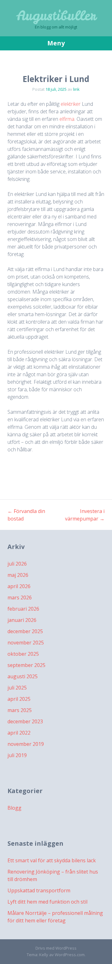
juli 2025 (17, 687)
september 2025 (26, 665)
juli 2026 (17, 563)
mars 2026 (19, 597)
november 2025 (25, 642)
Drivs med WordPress (56, 948)
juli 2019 (17, 755)
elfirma (66, 118)
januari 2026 (21, 620)
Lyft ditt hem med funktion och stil (47, 901)
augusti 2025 (22, 676)
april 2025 (18, 698)
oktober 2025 (23, 653)
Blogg (14, 807)
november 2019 (25, 744)
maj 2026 (17, 575)
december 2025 (25, 631)
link (76, 89)
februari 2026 (23, 608)
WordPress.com (70, 954)
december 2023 (25, 721)
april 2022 (18, 732)
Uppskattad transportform (38, 890)
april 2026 (18, 586)
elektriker (71, 103)
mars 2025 (19, 710)
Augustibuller (56, 15)
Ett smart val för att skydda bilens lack (51, 860)
